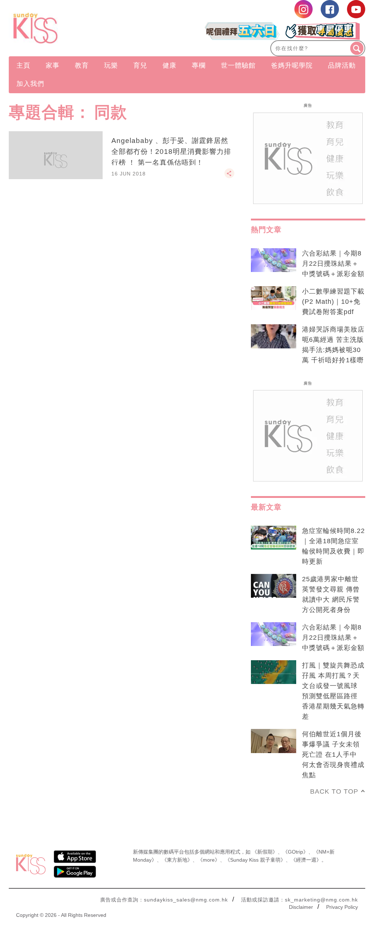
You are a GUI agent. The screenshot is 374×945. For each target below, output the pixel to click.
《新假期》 (265, 852)
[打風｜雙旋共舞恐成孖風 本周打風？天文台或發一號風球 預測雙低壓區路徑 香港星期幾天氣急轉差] (273, 672)
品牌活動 (342, 65)
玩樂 (111, 65)
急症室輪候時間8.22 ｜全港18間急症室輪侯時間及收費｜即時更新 (333, 546)
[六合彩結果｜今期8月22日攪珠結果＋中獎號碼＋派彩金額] (273, 260)
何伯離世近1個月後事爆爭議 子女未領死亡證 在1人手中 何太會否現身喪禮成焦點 (333, 754)
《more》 (209, 860)
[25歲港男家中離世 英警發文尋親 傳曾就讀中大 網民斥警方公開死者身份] (273, 586)
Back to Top (334, 791)
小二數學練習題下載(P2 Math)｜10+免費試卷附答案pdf (333, 301)
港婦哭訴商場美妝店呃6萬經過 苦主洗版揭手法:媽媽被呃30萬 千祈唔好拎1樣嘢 (333, 345)
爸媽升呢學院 (292, 65)
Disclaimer (301, 907)
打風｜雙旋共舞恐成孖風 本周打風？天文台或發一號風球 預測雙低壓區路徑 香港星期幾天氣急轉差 (333, 691)
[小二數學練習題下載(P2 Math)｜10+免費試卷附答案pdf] (273, 298)
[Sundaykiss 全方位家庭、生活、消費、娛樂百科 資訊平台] (62, 28)
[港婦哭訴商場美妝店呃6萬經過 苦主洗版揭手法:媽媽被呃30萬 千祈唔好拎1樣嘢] (273, 336)
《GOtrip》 (295, 852)
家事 (53, 65)
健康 (169, 65)
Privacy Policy (342, 907)
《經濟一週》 (306, 860)
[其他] (229, 176)
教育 (82, 65)
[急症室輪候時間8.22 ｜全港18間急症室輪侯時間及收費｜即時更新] (273, 538)
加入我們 (30, 83)
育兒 (140, 65)
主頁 (23, 65)
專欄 (199, 65)
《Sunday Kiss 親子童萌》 (255, 860)
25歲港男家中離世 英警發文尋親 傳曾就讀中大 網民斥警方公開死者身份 (331, 594)
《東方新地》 (177, 860)
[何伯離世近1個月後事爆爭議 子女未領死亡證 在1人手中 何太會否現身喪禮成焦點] (273, 741)
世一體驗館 (238, 65)
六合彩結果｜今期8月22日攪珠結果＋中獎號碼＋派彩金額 (333, 263)
